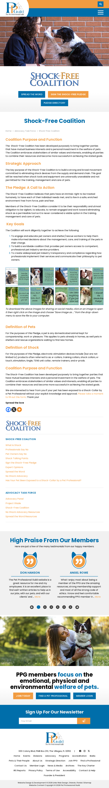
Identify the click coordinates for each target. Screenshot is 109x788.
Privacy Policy (36, 770)
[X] (13, 409)
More (37, 596)
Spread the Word (31, 94)
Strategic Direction (55, 760)
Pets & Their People (19, 760)
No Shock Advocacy (17, 476)
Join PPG (72, 760)
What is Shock (13, 445)
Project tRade (13, 503)
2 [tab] (44, 607)
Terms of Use (53, 770)
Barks (92, 755)
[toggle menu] (100, 12)
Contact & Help (87, 770)
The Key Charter (86, 765)
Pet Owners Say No (16, 454)
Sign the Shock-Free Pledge (68, 94)
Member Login (84, 696)
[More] (19, 409)
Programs (64, 755)
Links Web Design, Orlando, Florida (68, 782)
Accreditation (79, 755)
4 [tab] (57, 607)
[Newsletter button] (83, 721)
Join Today (23, 696)
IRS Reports (20, 770)
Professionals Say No (17, 449)
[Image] (17, 276)
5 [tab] (64, 607)
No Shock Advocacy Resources (23, 512)
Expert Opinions (14, 467)
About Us (37, 760)
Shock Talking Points (17, 458)
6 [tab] (70, 607)
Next (77, 607)
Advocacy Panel (15, 498)
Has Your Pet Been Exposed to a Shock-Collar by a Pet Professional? (43, 480)
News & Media (55, 765)
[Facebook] (8, 409)
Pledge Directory (54, 102)
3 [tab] (51, 607)
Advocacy (50, 755)
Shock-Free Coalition (17, 507)
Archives (70, 765)
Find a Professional (90, 760)
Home (17, 755)
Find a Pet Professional (53, 696)
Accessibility (69, 770)
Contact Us (20, 765)
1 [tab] (38, 607)
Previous (32, 607)
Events (26, 755)
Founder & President (54, 775)
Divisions (37, 755)
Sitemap (87, 782)
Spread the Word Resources (21, 516)
